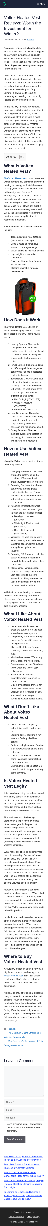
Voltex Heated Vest (13, 975)
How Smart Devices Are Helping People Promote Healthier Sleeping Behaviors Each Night (23, 1184)
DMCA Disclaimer (16, 1216)
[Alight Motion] (4, 4)
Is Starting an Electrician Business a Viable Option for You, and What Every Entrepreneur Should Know (23, 1195)
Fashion (11, 1029)
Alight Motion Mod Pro (28, 1222)
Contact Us (19, 1212)
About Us (30, 1212)
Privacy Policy (33, 1216)
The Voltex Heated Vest (15, 178)
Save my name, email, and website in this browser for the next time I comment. (24, 1127)
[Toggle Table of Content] (20, 157)
